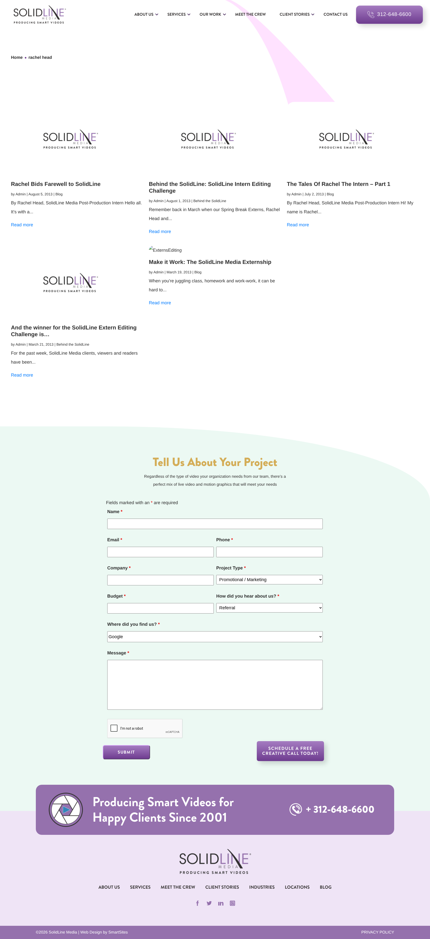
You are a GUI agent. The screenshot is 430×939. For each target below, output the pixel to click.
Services (176, 14)
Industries (262, 887)
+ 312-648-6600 (339, 809)
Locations (297, 887)
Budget (116, 596)
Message (118, 652)
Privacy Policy (377, 932)
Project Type (231, 567)
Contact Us (335, 14)
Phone (224, 539)
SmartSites (118, 932)
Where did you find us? (133, 624)
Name (114, 511)
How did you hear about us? (247, 596)
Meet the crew (250, 14)
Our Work (210, 14)
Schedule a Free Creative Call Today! (290, 751)
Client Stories (295, 14)
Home (17, 57)
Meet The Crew (178, 887)
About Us (144, 14)
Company (119, 567)
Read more (22, 224)
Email (114, 539)
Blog (325, 887)
